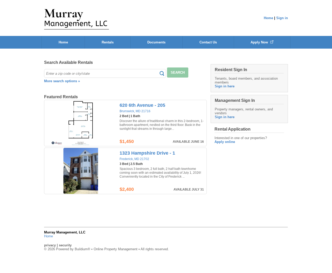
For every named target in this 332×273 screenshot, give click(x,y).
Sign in (282, 18)
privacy (50, 245)
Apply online (225, 142)
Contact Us (208, 42)
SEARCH (178, 72)
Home (268, 18)
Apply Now (260, 42)
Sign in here (224, 86)
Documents (156, 42)
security (65, 245)
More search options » (62, 81)
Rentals (108, 42)
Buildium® (82, 249)
